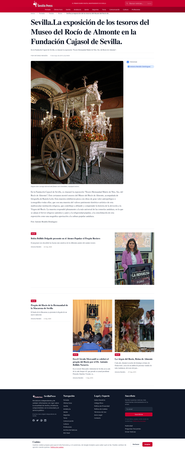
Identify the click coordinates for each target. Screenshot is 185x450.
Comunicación (114, 10)
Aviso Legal (98, 415)
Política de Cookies (100, 409)
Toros (104, 10)
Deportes (95, 10)
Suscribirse (139, 414)
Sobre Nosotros (99, 400)
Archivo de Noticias (70, 430)
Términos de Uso (100, 412)
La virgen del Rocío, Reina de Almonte (134, 359)
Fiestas (51, 13)
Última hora (58, 10)
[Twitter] (37, 420)
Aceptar (147, 444)
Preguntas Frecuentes (133, 429)
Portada (48, 10)
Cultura (125, 10)
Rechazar (136, 444)
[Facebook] (34, 420)
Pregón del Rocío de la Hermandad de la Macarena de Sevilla (49, 306)
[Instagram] (41, 420)
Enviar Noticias (130, 432)
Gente (86, 10)
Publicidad (129, 426)
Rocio (60, 13)
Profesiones (136, 10)
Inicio (33, 13)
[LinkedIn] (45, 420)
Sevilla (68, 10)
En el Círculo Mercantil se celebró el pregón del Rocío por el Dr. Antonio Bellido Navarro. (91, 362)
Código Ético (98, 403)
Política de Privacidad (102, 406)
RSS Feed (66, 433)
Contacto (97, 418)
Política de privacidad (139, 421)
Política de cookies (57, 447)
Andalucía (77, 10)
